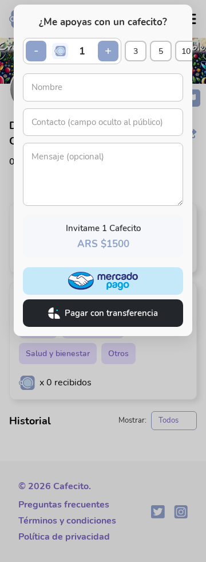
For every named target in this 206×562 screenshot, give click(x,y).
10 (186, 51)
